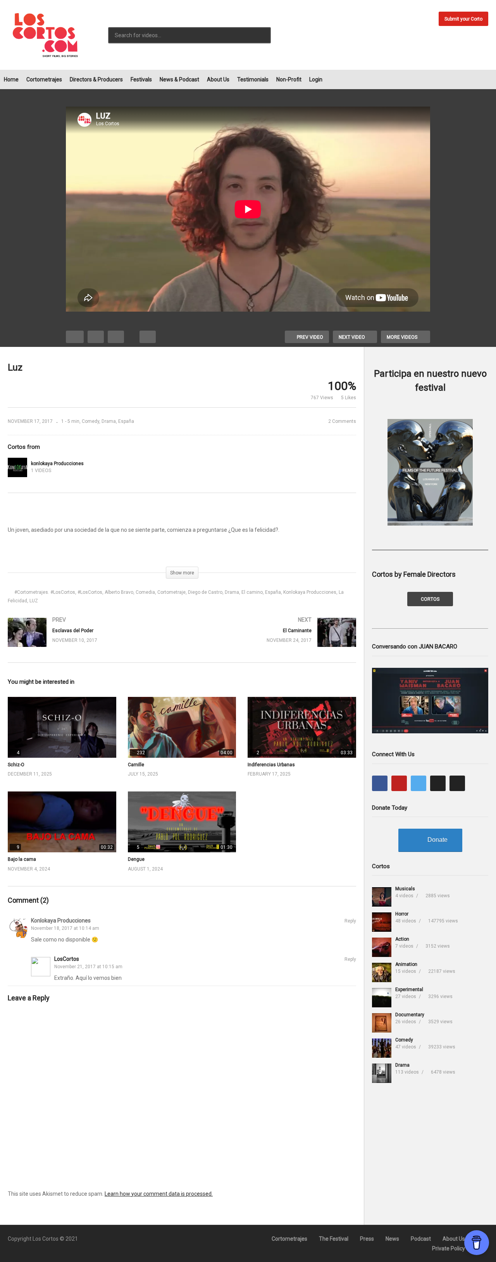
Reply (350, 921)
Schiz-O (16, 764)
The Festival (333, 1239)
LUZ (33, 600)
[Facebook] (380, 783)
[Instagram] (438, 783)
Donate (437, 839)
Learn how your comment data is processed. (159, 1194)
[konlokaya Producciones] (17, 467)
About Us (218, 79)
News (392, 1239)
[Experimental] (381, 997)
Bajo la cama (22, 859)
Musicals (405, 888)
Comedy (90, 421)
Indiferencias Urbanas (271, 764)
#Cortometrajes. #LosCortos (44, 592)
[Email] (457, 783)
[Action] (381, 947)
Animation (406, 964)
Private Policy (448, 1248)
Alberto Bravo (119, 592)
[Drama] (381, 1073)
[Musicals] (381, 897)
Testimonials (253, 79)
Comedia (145, 592)
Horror (401, 914)
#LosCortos (90, 592)
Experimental (409, 989)
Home (11, 79)
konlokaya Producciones (57, 463)
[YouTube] (399, 783)
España (126, 421)
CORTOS (430, 599)
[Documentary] (381, 1023)
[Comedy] (381, 1048)
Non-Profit (288, 79)
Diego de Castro (205, 592)
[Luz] (62, 727)
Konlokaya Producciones (309, 592)
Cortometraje (171, 592)
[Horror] (381, 922)
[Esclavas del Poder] (91, 640)
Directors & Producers (96, 79)
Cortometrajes (44, 79)
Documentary (409, 1014)
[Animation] (381, 972)
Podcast (421, 1239)
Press (367, 1239)
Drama (109, 421)
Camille (136, 764)
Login (315, 79)
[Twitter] (418, 783)
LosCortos (66, 959)
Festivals (141, 79)
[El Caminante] (273, 640)
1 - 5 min (70, 421)
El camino (252, 592)
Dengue (136, 859)
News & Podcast (179, 79)
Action (402, 939)
